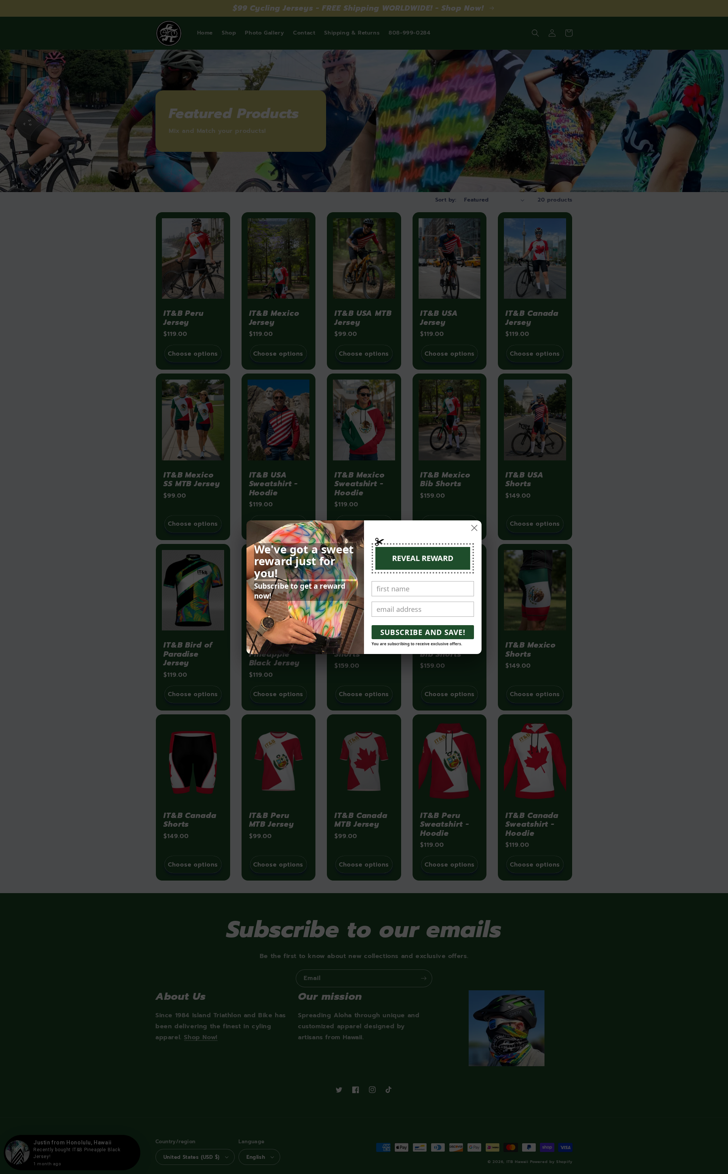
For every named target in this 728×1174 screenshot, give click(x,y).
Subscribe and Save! (422, 632)
